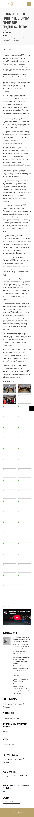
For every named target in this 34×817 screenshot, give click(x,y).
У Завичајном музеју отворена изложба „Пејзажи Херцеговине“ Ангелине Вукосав (21, 660)
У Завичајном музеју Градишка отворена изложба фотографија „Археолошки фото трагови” (22, 639)
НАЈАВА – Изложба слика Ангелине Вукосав (20, 680)
